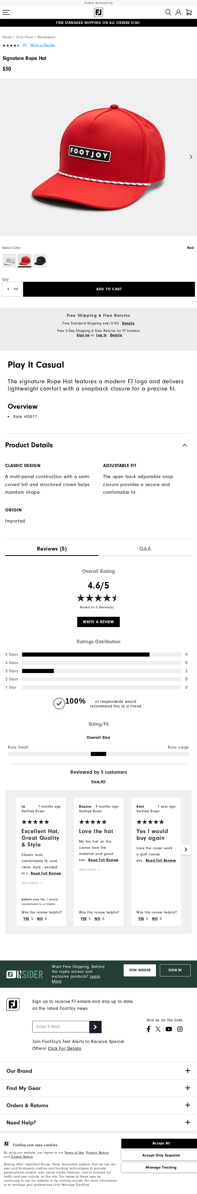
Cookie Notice (22, 1157)
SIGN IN (175, 970)
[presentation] (51, 547)
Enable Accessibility (98, 3)
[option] (98, 162)
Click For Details (64, 1048)
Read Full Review (46, 873)
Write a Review (43, 45)
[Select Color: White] (9, 260)
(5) (25, 45)
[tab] (189, 12)
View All (98, 782)
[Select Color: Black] (40, 260)
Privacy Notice (97, 1152)
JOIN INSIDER (140, 970)
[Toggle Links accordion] (98, 1070)
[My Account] (178, 12)
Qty (5, 279)
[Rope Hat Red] (98, 162)
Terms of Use (74, 1152)
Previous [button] (6, 157)
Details (128, 323)
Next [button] (191, 157)
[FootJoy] (98, 12)
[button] (6, 12)
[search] (168, 12)
